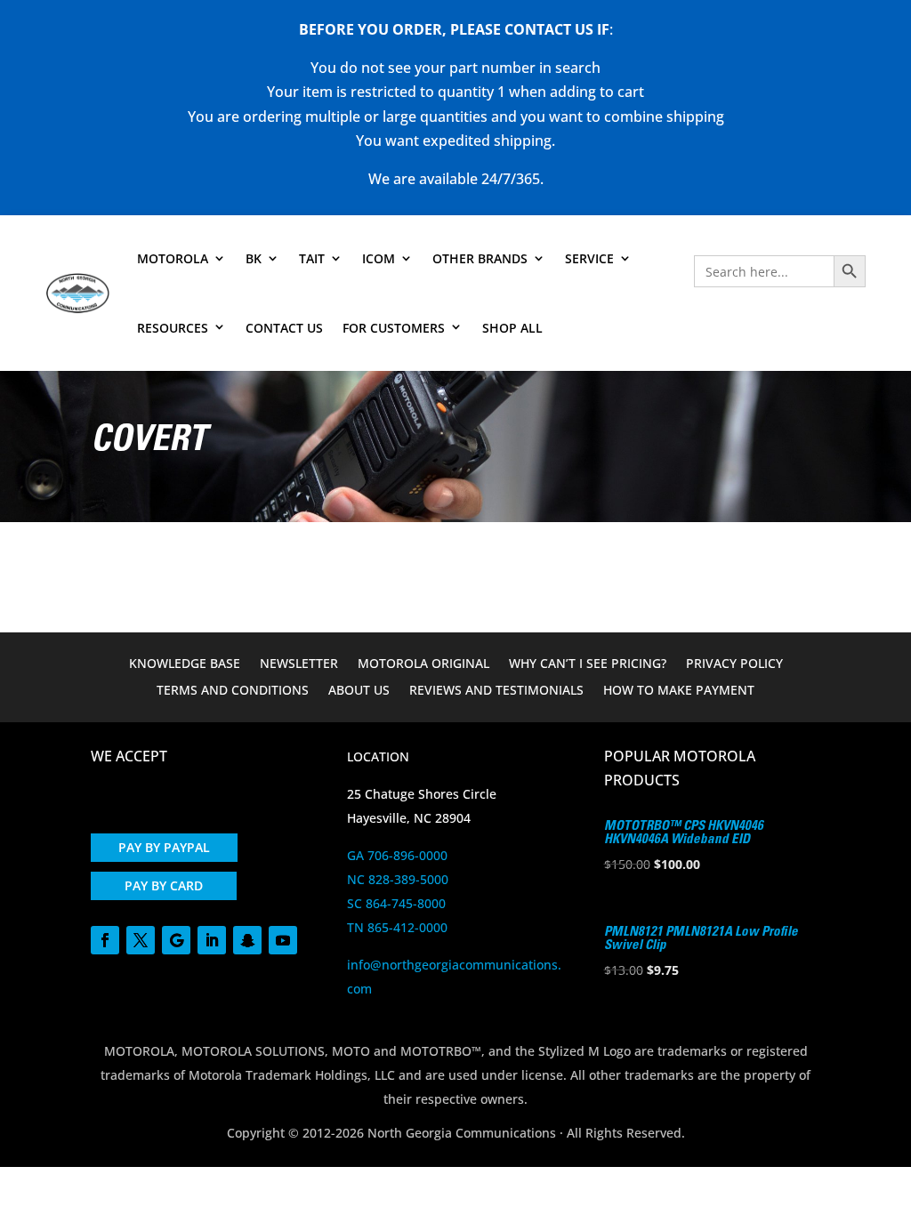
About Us (359, 691)
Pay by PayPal (164, 847)
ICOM (378, 258)
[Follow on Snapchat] (247, 940)
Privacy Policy (734, 664)
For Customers (394, 327)
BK (254, 258)
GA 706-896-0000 (397, 855)
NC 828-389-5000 (397, 879)
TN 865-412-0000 (397, 927)
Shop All (512, 327)
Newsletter (299, 664)
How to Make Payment (678, 691)
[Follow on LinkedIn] (212, 940)
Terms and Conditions (233, 691)
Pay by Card (164, 885)
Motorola (172, 258)
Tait (312, 258)
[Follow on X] (140, 940)
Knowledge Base (184, 664)
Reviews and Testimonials (496, 691)
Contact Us (284, 327)
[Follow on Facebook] (105, 940)
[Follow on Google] (176, 940)
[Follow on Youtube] (283, 940)
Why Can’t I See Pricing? (587, 664)
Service (589, 258)
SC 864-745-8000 (396, 903)
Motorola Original (423, 664)
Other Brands (480, 258)
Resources (172, 327)
